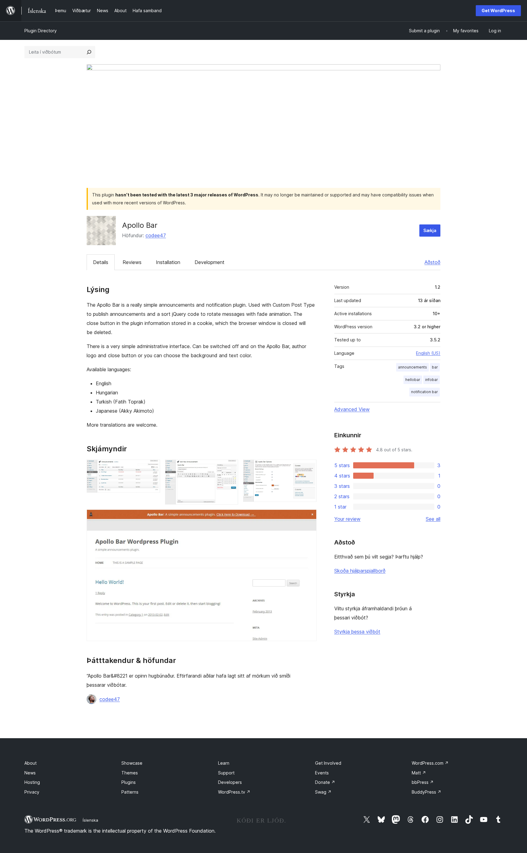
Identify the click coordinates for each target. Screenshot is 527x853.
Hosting (32, 782)
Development (209, 262)
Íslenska (90, 820)
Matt (419, 772)
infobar (431, 379)
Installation (168, 262)
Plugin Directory (40, 30)
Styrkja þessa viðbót (357, 632)
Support (226, 772)
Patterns (129, 792)
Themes (129, 772)
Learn (223, 763)
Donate (325, 782)
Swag (323, 792)
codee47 (155, 235)
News (30, 772)
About (30, 763)
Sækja (429, 230)
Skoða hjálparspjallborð (359, 571)
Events (322, 772)
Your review (347, 519)
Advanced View (352, 409)
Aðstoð (432, 262)
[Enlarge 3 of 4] (308, 468)
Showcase (131, 763)
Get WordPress (498, 10)
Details (100, 262)
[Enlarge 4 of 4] (308, 518)
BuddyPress (426, 792)
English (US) (428, 353)
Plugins (128, 782)
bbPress (423, 782)
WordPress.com (430, 763)
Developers (230, 782)
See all (433, 519)
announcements (412, 367)
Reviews (132, 262)
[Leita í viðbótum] (89, 52)
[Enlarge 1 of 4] (152, 468)
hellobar (412, 379)
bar (435, 367)
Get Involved (328, 763)
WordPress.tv (234, 792)
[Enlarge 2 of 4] (230, 468)
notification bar (424, 391)
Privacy (31, 792)
